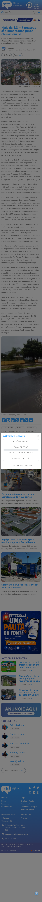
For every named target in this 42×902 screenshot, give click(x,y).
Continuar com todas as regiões (20, 465)
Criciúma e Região (21, 441)
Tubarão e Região (21, 458)
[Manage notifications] (36, 893)
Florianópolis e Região (21, 453)
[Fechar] (38, 436)
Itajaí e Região (21, 447)
